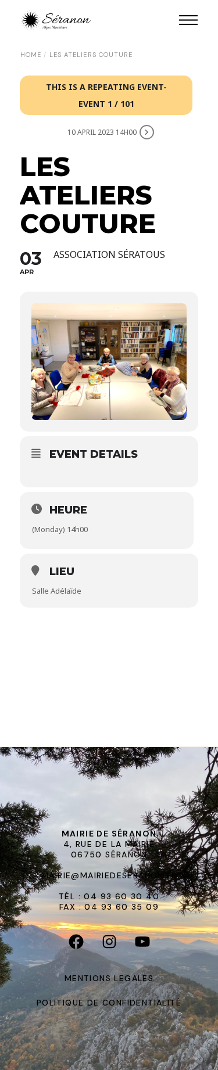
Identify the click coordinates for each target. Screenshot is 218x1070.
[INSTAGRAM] (109, 944)
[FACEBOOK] (76, 944)
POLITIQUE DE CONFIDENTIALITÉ (109, 1002)
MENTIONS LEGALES (109, 978)
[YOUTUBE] (142, 944)
